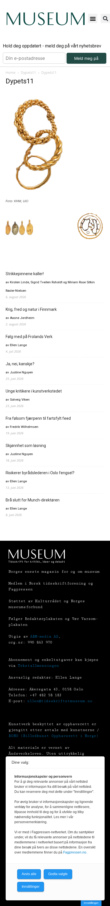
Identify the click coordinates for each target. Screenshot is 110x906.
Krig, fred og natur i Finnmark (31, 309)
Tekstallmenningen (38, 665)
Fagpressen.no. (75, 852)
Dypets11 (28, 72)
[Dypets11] (39, 195)
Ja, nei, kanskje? (20, 364)
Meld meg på (86, 58)
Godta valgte (58, 874)
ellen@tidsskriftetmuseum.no (59, 701)
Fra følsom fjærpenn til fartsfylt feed (38, 418)
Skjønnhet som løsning (26, 445)
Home (11, 72)
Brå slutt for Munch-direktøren (33, 500)
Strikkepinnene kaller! (25, 273)
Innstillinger (91, 902)
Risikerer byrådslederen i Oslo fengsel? (40, 473)
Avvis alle (29, 874)
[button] (92, 18)
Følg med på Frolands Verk (29, 336)
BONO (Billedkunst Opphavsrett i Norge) (53, 736)
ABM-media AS (44, 636)
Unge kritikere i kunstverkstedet (34, 391)
